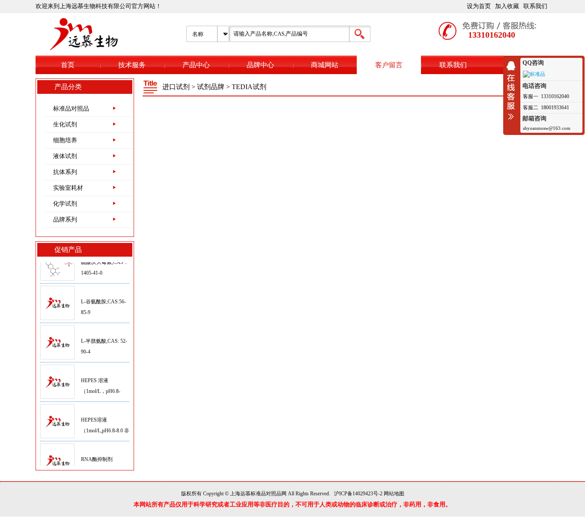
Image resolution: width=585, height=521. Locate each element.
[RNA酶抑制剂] (57, 454)
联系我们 (535, 6)
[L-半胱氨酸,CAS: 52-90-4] (57, 336)
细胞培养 (65, 140)
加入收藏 (507, 6)
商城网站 (324, 65)
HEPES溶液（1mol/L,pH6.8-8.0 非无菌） (105, 424)
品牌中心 (260, 65)
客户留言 (389, 65)
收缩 (513, 90)
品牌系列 (65, 219)
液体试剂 (65, 156)
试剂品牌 (210, 86)
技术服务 (132, 65)
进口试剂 (176, 86)
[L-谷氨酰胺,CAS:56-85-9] (57, 297)
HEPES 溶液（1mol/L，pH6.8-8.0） (100, 384)
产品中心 (196, 65)
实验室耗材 (68, 188)
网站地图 (394, 494)
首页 (68, 65)
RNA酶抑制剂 (97, 453)
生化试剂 (65, 124)
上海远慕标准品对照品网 (258, 494)
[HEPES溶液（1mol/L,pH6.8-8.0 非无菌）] (57, 415)
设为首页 (479, 6)
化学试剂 (65, 204)
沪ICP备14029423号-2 (358, 494)
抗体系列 (65, 172)
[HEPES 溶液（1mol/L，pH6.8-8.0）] (57, 376)
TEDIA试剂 (249, 86)
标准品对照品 (71, 108)
